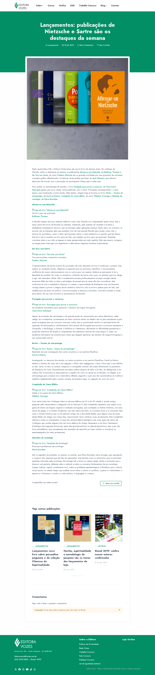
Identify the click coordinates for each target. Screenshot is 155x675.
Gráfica (62, 5)
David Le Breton (53, 196)
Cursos (51, 5)
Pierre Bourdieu (50, 199)
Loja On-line (128, 639)
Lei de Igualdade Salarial (89, 663)
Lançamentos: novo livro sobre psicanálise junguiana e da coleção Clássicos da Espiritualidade (46, 558)
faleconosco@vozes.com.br (26, 656)
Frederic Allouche (64, 175)
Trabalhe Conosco (87, 5)
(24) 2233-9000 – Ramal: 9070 (28, 659)
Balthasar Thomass (111, 172)
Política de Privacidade (89, 644)
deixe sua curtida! (112, 483)
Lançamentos (41, 546)
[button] (73, 575)
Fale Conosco (85, 656)
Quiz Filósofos (98, 178)
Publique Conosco (86, 659)
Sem (86, 45)
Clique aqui (85, 181)
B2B (72, 5)
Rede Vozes (84, 648)
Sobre (39, 5)
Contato (115, 5)
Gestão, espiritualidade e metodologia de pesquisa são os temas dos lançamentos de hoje (77, 558)
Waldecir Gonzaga (102, 196)
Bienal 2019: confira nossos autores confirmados (107, 554)
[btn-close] (119, 609)
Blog (103, 5)
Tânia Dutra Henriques (41, 310)
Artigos (102, 546)
